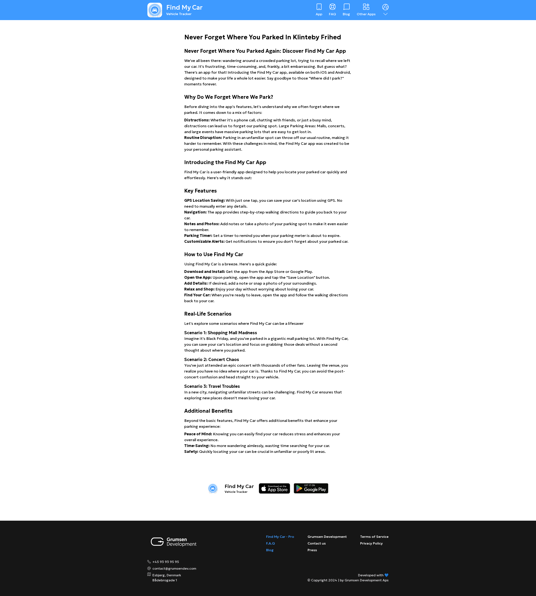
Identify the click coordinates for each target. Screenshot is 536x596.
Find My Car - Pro (280, 536)
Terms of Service (374, 536)
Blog (270, 550)
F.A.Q (270, 543)
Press (312, 550)
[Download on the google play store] (311, 488)
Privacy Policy (371, 543)
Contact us (317, 543)
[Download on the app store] (274, 488)
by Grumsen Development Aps (364, 580)
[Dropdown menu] (385, 10)
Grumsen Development (327, 536)
